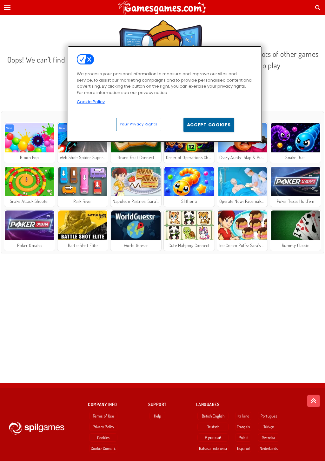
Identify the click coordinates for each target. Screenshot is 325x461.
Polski (243, 437)
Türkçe (268, 426)
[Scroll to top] (313, 401)
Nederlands (269, 448)
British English (213, 415)
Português (269, 415)
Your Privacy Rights (139, 124)
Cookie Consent (103, 448)
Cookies (103, 437)
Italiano (243, 415)
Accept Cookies (209, 125)
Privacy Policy (103, 426)
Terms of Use (103, 415)
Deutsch (213, 426)
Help (157, 415)
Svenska (268, 437)
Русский (213, 437)
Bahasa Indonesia (213, 448)
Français (243, 426)
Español (243, 448)
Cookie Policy (91, 102)
